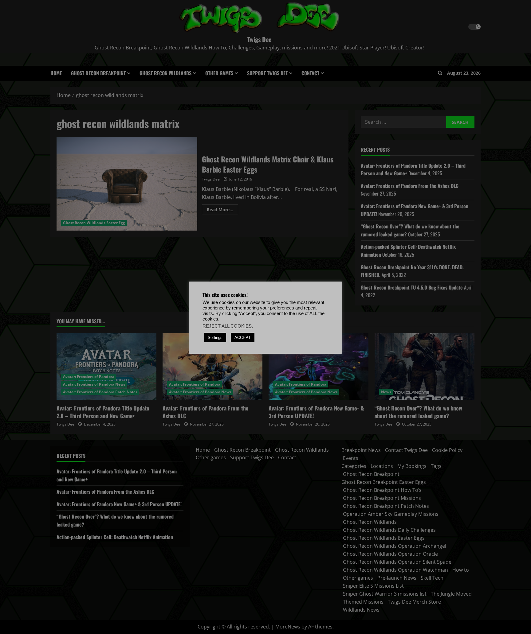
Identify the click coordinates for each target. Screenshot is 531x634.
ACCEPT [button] (242, 337)
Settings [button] (215, 337)
